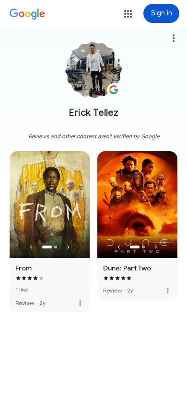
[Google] (27, 14)
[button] (128, 13)
